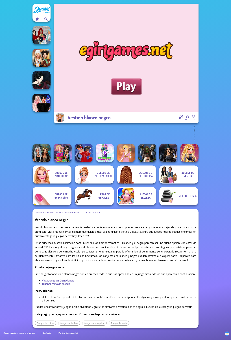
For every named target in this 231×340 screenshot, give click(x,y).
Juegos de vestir (92, 212)
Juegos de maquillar (94, 323)
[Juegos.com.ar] (37, 19)
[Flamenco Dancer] (84, 153)
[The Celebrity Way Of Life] (105, 153)
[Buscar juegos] (46, 19)
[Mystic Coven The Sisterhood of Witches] (168, 153)
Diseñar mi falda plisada (56, 284)
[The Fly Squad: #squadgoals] (41, 35)
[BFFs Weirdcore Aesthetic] (63, 153)
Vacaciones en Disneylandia (58, 280)
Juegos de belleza (73, 212)
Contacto (47, 333)
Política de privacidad (68, 333)
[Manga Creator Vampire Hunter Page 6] (41, 80)
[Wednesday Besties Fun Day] (41, 103)
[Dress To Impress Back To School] (41, 58)
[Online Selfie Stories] (189, 153)
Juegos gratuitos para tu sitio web (19, 333)
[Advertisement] (126, 133)
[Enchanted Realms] (41, 153)
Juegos (38, 212)
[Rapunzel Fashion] (126, 153)
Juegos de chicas (53, 212)
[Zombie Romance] (147, 153)
